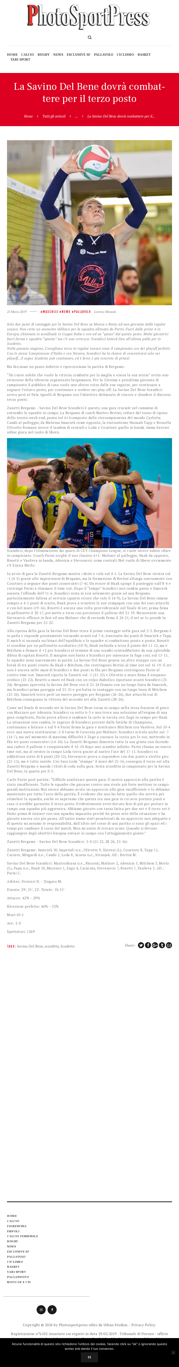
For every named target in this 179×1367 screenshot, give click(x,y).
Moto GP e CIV (19, 1282)
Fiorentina (17, 1226)
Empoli (13, 1231)
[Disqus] (89, 1014)
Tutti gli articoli (53, 116)
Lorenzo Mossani (105, 312)
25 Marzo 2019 (17, 312)
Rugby (12, 1241)
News (66, 312)
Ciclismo (15, 1262)
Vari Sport (16, 1272)
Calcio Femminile (22, 1236)
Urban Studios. (115, 1324)
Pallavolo (82, 312)
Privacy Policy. (143, 1324)
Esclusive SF (18, 1251)
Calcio (13, 1221)
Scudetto (68, 946)
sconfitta (52, 946)
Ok (89, 1357)
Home (28, 116)
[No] (173, 1352)
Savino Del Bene (30, 946)
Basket (13, 1267)
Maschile (50, 312)
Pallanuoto (18, 1277)
